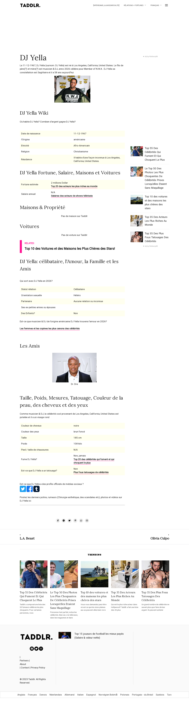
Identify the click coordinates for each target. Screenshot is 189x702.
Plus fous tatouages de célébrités (91, 472)
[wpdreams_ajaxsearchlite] (106, 5)
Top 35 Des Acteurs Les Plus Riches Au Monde (156, 221)
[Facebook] (32, 649)
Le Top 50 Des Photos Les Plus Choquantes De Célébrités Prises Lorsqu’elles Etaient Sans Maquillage (63, 600)
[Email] (41, 649)
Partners (24, 660)
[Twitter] (36, 649)
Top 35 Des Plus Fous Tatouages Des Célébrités (157, 237)
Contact (25, 667)
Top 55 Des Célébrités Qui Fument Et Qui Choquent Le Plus (33, 596)
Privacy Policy (38, 667)
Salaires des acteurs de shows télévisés (72, 195)
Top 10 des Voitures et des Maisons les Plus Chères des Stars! (70, 248)
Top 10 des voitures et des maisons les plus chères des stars (94, 596)
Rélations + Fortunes (133, 5)
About (23, 664)
